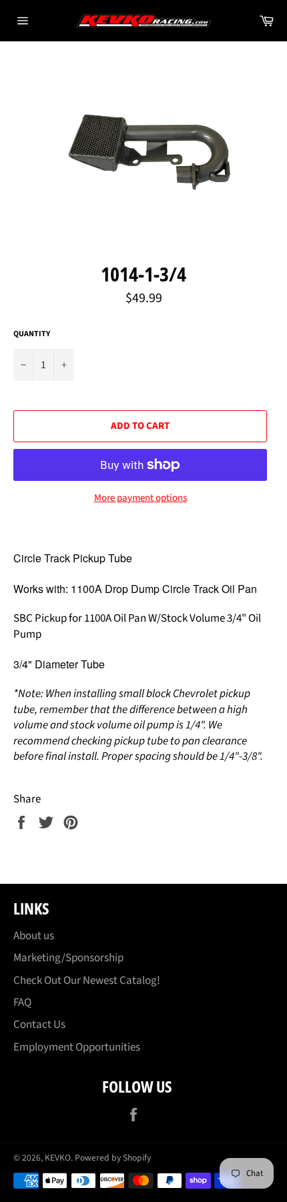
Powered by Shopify (113, 1157)
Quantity (31, 334)
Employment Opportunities (76, 1047)
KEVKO (58, 1157)
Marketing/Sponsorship (68, 958)
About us (33, 936)
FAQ (22, 1003)
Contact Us (39, 1025)
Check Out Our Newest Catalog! (86, 981)
